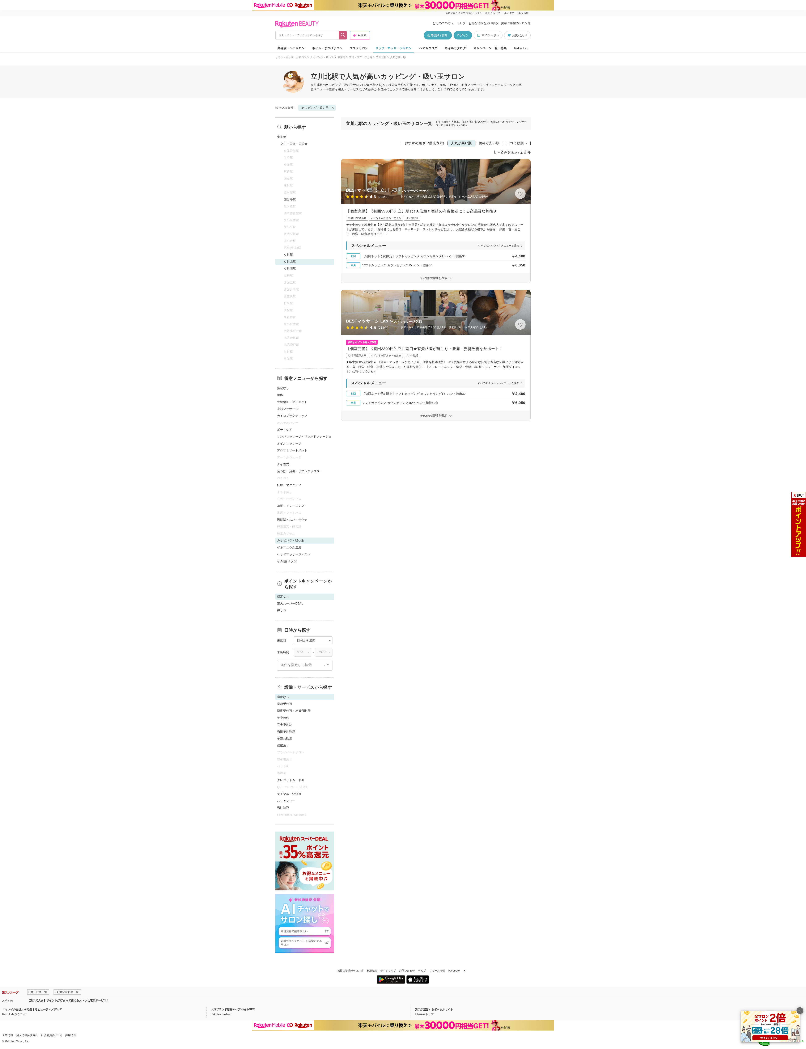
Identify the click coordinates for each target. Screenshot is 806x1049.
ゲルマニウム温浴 (289, 547)
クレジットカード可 (290, 780)
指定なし (283, 388)
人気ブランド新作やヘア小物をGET (233, 1009)
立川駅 (288, 254)
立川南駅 (290, 268)
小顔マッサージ (287, 408)
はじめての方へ (443, 23)
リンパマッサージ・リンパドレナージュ (304, 436)
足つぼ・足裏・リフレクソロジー (299, 471)
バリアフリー (286, 800)
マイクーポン (490, 35)
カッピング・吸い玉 (322, 57)
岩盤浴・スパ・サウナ (292, 519)
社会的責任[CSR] (51, 1035)
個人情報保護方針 (27, 1035)
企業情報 (7, 1035)
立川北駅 (381, 57)
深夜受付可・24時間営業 (294, 710)
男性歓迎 (283, 807)
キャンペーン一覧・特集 (490, 48)
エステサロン (359, 48)
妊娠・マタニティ (289, 485)
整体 (280, 395)
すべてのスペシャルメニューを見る (498, 245)
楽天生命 (509, 13)
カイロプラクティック (292, 415)
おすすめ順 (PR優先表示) (424, 143)
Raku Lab (521, 48)
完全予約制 (284, 724)
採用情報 (70, 1035)
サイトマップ (388, 970)
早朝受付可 (284, 703)
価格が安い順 (489, 143)
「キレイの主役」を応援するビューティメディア (32, 1009)
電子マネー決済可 (289, 794)
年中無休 (283, 717)
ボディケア (284, 429)
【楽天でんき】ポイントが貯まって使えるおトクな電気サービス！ (68, 1000)
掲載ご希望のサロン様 (516, 23)
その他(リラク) (287, 561)
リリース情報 (437, 970)
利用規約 (372, 970)
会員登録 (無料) (438, 35)
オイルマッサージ (289, 443)
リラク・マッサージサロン (394, 48)
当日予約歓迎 (286, 731)
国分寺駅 (290, 199)
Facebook (454, 970)
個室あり (283, 745)
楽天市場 (523, 13)
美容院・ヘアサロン (291, 48)
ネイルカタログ (455, 48)
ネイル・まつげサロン (327, 48)
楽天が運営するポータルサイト (434, 1009)
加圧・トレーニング (290, 505)
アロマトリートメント (292, 450)
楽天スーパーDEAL (290, 603)
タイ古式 (283, 464)
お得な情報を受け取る (483, 23)
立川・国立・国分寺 (360, 57)
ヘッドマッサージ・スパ (293, 554)
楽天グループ (492, 13)
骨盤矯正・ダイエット (292, 402)
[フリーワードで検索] (343, 35)
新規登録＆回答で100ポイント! (463, 13)
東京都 (341, 57)
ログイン (463, 35)
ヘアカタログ (428, 48)
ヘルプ (461, 23)
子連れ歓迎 (284, 738)
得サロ (281, 610)
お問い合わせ (407, 970)
